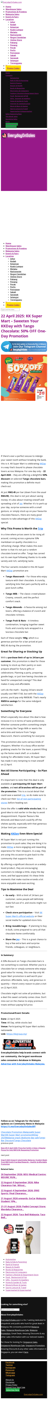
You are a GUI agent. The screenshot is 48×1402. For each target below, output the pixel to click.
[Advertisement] (24, 166)
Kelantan (14, 27)
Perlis (12, 50)
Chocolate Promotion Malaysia (16, 1132)
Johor (12, 22)
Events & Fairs (12, 17)
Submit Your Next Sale (15, 1387)
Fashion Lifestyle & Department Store (24, 93)
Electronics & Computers (19, 91)
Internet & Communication (20, 104)
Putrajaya (15, 53)
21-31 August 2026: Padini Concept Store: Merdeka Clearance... (23, 1208)
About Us (10, 1379)
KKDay (43, 463)
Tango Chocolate (22, 1140)
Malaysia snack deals (16, 1137)
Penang (13, 45)
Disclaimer (10, 1382)
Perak (13, 47)
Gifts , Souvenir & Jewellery (20, 99)
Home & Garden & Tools (19, 101)
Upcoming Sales (11, 119)
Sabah (13, 55)
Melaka (13, 32)
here (26, 1352)
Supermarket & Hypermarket (21, 111)
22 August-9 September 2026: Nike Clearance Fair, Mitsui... (20, 1184)
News (8, 122)
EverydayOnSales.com (10, 1320)
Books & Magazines (17, 88)
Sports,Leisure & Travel (19, 109)
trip (23, 795)
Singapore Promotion (35, 1345)
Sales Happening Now (14, 114)
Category (9, 75)
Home (8, 6)
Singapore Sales (30, 1342)
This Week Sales (12, 117)
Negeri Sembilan (18, 37)
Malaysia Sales (12, 14)
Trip (40, 528)
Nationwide (15, 35)
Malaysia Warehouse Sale (17, 1330)
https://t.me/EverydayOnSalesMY (18, 1126)
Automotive (14, 78)
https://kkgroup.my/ (17, 1033)
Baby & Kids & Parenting (19, 81)
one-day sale (32, 1137)
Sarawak (14, 58)
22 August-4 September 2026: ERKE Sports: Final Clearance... (20, 1192)
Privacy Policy (11, 1385)
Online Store (16, 40)
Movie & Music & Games (19, 106)
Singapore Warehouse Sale (13, 1345)
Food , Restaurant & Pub (19, 96)
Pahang (13, 42)
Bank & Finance (16, 83)
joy (21, 503)
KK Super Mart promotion (19, 1134)
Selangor (14, 60)
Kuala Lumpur (16, 29)
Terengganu (16, 63)
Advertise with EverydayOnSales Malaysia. (23, 1063)
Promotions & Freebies (16, 12)
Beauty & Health (16, 86)
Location (10, 19)
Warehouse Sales (13, 9)
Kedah (13, 24)
